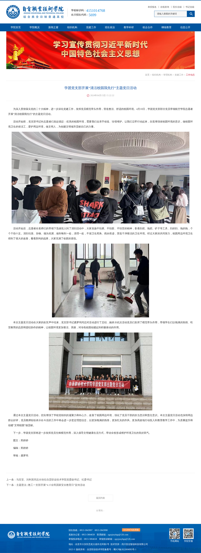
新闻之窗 (53, 27)
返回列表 (100, 498)
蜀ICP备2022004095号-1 (124, 549)
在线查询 (164, 7)
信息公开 (185, 27)
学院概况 (35, 27)
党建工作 (91, 27)
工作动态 (190, 75)
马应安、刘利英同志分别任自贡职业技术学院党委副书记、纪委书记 (54, 479)
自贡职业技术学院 (96, 549)
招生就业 (110, 27)
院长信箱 (177, 7)
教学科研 (129, 27)
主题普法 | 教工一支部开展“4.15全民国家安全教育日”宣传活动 (50, 485)
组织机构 (72, 27)
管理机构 (167, 75)
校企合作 (148, 27)
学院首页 (16, 27)
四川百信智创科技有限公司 (135, 544)
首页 (147, 75)
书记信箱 (189, 7)
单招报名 (152, 7)
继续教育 (166, 27)
